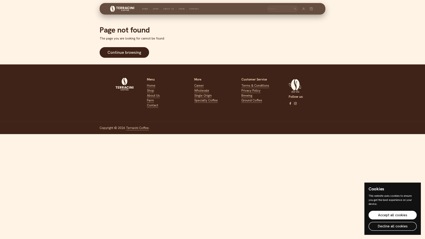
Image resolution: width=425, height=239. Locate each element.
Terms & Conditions (255, 85)
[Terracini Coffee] (122, 9)
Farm (182, 9)
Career (199, 85)
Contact (194, 9)
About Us (153, 95)
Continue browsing (124, 52)
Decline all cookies (393, 226)
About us (168, 9)
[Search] (295, 9)
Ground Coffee (251, 100)
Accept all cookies (392, 215)
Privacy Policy (250, 90)
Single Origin (203, 95)
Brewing (246, 95)
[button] (311, 8)
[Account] (303, 8)
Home (145, 9)
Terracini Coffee (137, 128)
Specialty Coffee (206, 100)
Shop (156, 9)
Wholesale (201, 90)
